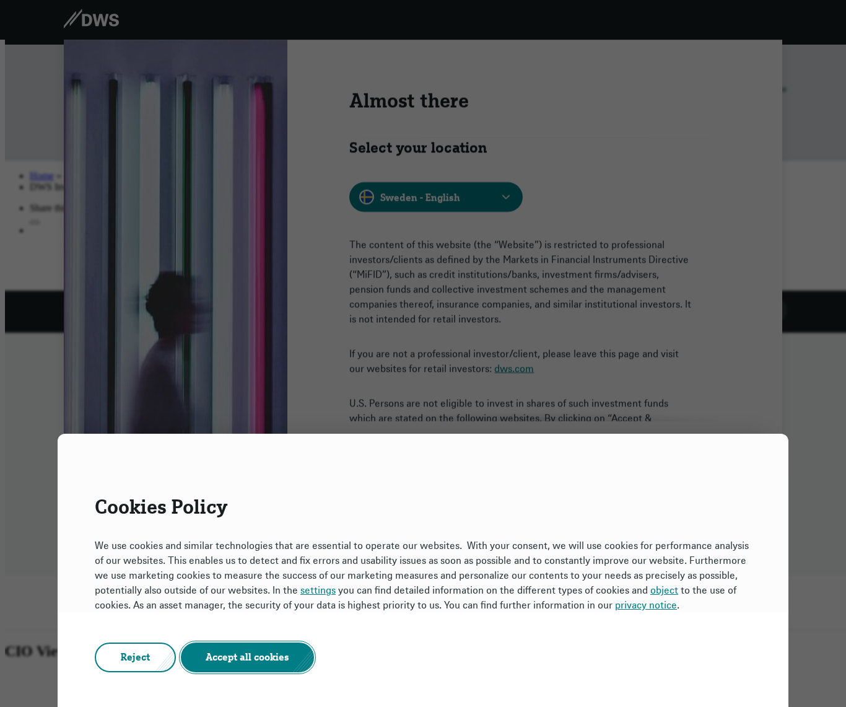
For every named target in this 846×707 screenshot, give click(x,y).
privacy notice (646, 605)
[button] (135, 657)
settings (318, 590)
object (664, 590)
